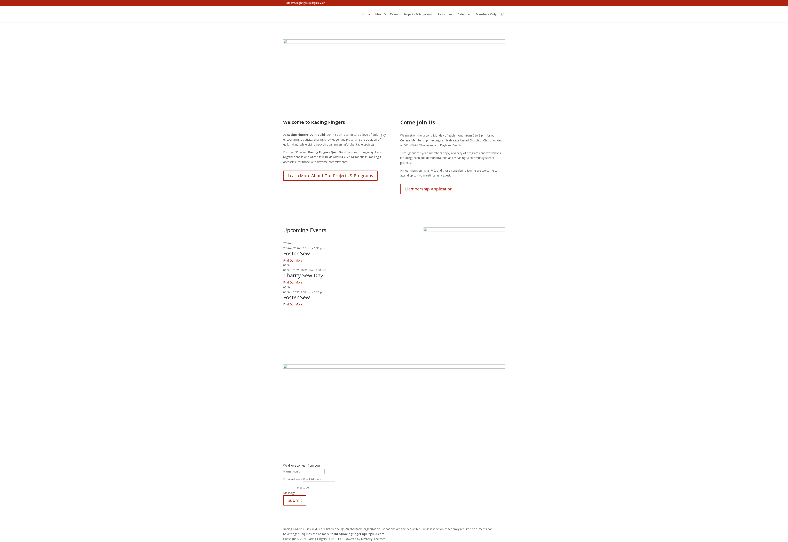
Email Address (292, 479)
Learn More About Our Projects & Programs (330, 175)
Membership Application (429, 189)
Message (289, 493)
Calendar (464, 14)
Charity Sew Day (303, 275)
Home (366, 14)
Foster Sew (296, 253)
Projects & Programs (418, 14)
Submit (295, 500)
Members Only (486, 14)
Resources (445, 14)
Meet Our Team (386, 14)
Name (287, 471)
